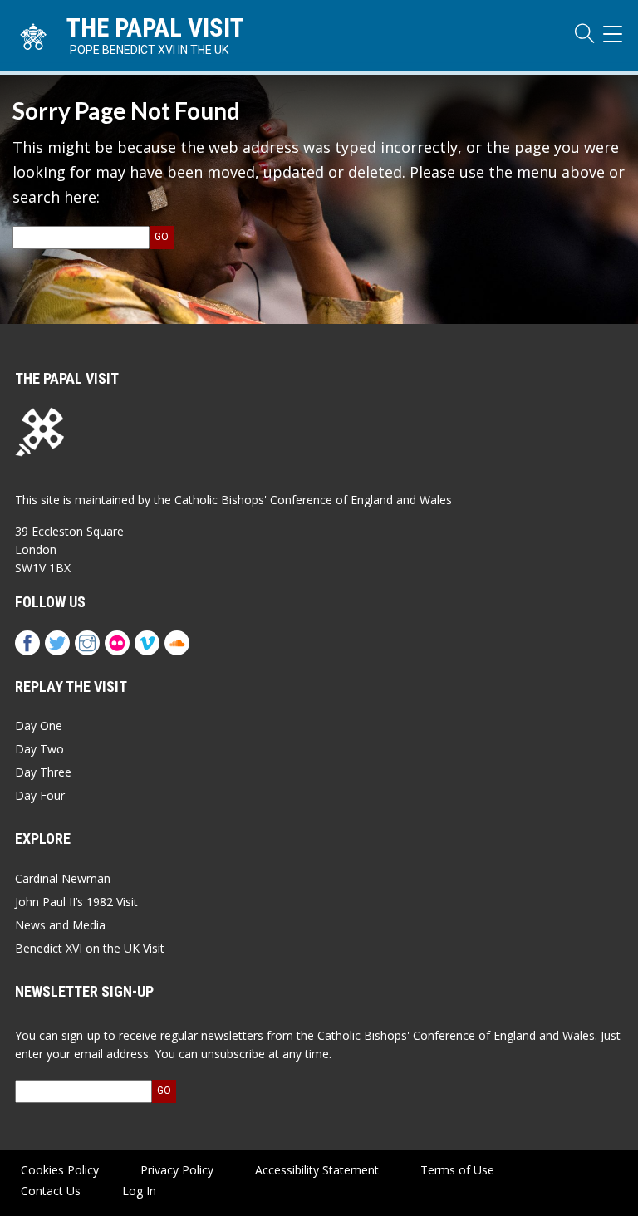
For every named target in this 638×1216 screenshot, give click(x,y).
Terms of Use (457, 1170)
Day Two (39, 749)
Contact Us (51, 1191)
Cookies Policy (60, 1170)
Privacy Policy (176, 1170)
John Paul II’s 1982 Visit (76, 902)
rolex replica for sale (105, 509)
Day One (38, 725)
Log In (139, 1191)
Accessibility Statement (317, 1170)
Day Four (40, 795)
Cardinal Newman (62, 878)
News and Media (60, 925)
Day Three (43, 772)
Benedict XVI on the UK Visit (89, 948)
